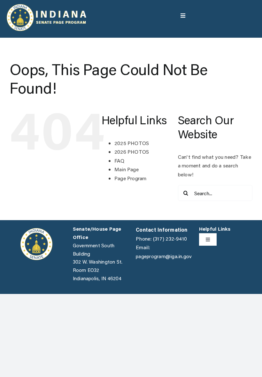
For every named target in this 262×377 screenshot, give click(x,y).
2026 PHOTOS (131, 151)
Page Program (130, 178)
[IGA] (36, 230)
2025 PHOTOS (131, 143)
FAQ (119, 160)
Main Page (126, 169)
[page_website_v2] (46, 6)
